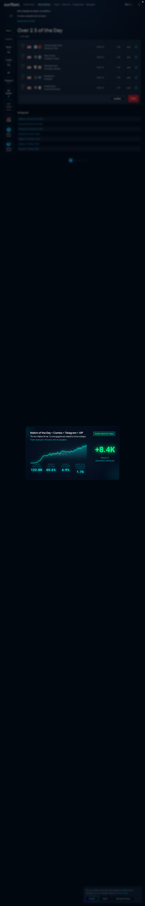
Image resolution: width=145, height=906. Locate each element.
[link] (72, 453)
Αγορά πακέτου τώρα (104, 434)
